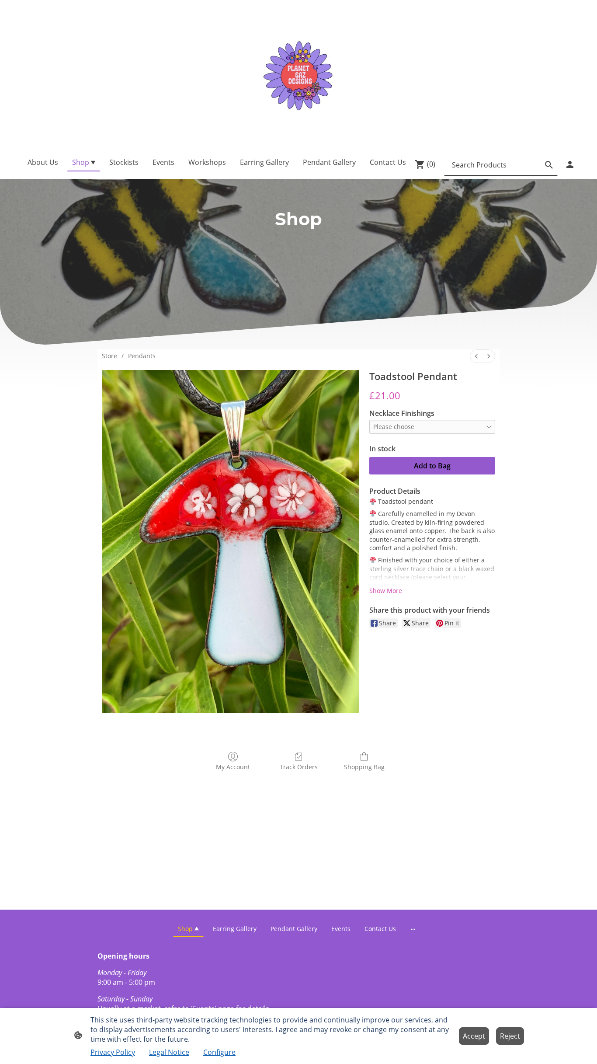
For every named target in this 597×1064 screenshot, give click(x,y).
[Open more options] (413, 928)
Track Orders (299, 767)
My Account (233, 767)
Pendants (142, 356)
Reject (510, 1036)
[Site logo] (298, 74)
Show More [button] (385, 590)
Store (109, 356)
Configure (219, 1052)
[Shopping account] (570, 164)
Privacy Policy (112, 1052)
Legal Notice (169, 1052)
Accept (474, 1036)
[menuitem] (476, 356)
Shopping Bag (364, 767)
